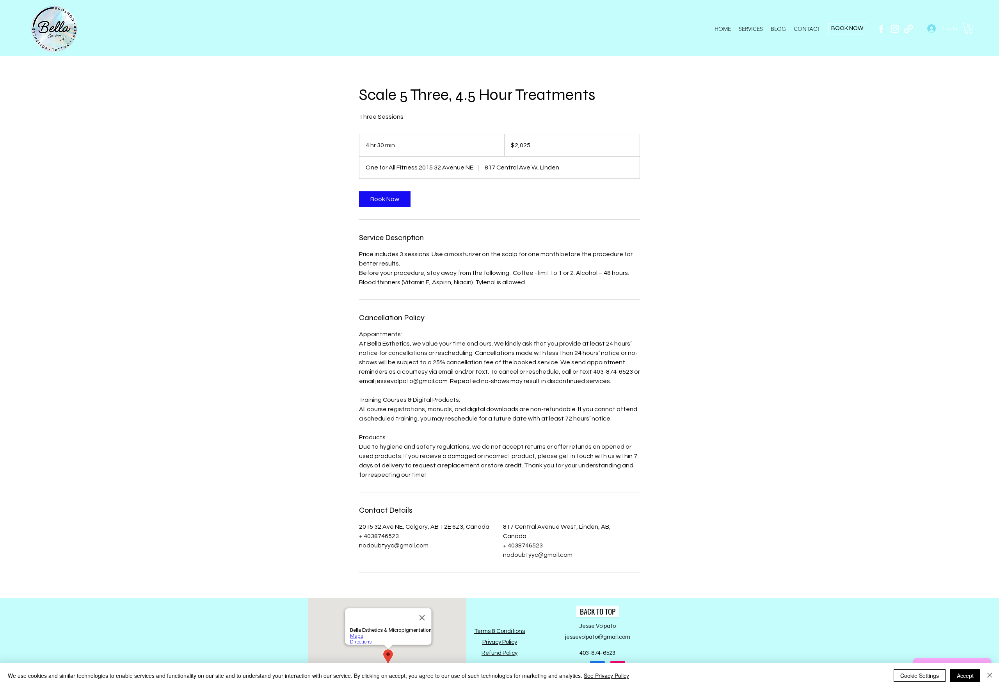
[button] (968, 28)
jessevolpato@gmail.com (597, 637)
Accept (965, 675)
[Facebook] (881, 28)
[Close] (989, 675)
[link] (385, 199)
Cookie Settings (919, 675)
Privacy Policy (499, 642)
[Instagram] (894, 28)
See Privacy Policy (606, 675)
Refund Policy (499, 653)
